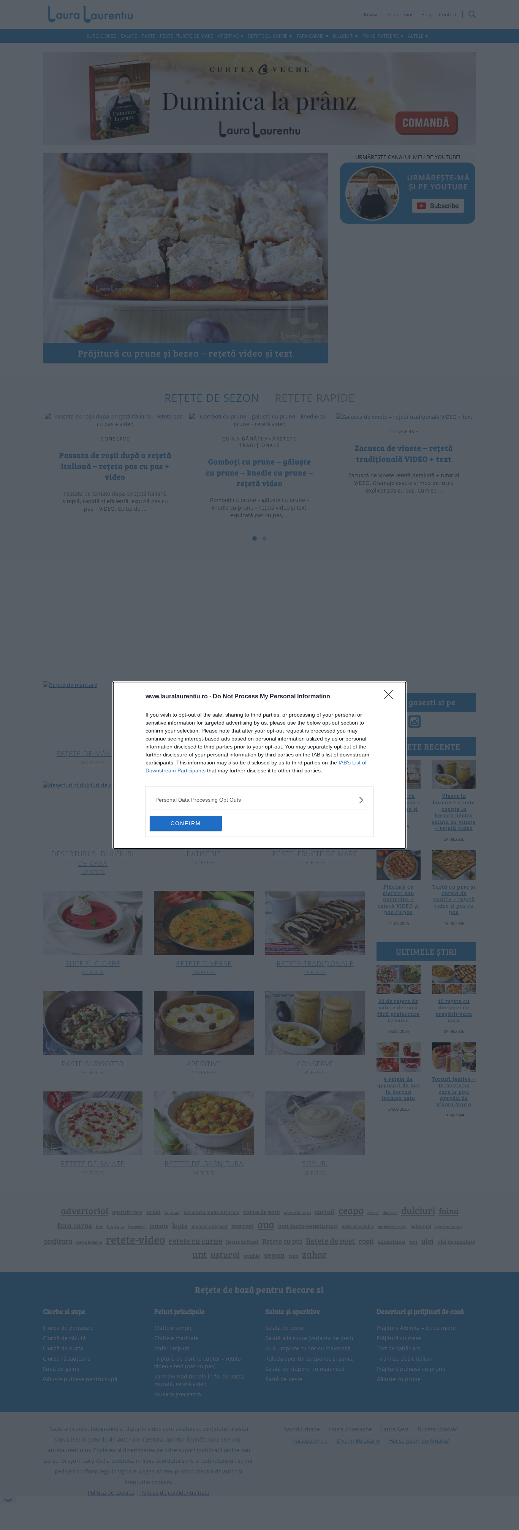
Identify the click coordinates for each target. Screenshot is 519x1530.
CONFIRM (186, 823)
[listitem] (259, 800)
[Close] (391, 697)
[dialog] (259, 765)
